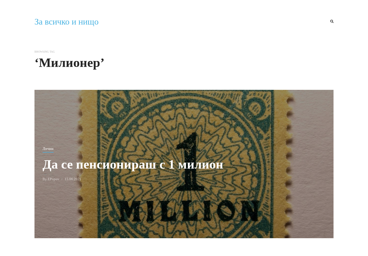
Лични (48, 148)
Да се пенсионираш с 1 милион (133, 164)
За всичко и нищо (66, 21)
